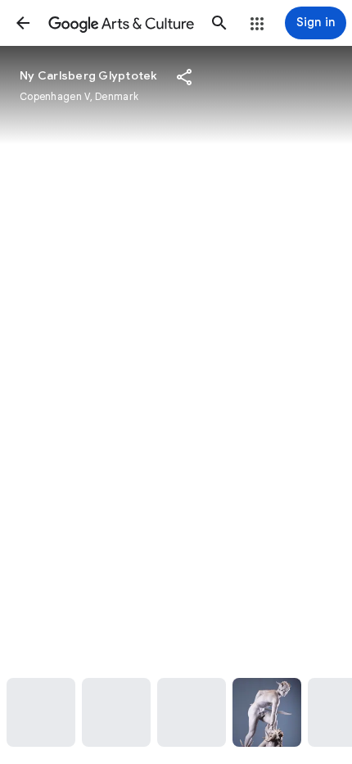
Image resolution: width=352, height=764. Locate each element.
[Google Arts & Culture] (121, 23)
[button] (23, 23)
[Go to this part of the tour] (41, 712)
